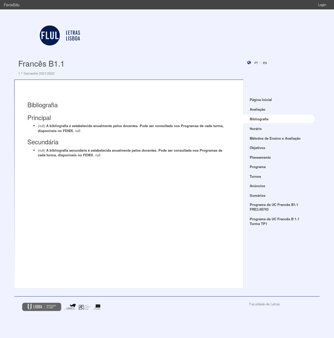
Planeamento (260, 157)
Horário (256, 128)
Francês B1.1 (41, 63)
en (265, 63)
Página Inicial (261, 99)
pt (256, 63)
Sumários (257, 195)
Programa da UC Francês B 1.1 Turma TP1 (274, 221)
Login (322, 4)
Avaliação (257, 109)
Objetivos (257, 147)
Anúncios (257, 185)
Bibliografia (259, 118)
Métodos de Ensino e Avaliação (275, 138)
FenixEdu (12, 4)
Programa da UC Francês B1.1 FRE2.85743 (274, 207)
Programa (258, 166)
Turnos (255, 176)
